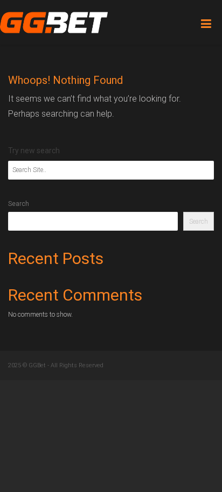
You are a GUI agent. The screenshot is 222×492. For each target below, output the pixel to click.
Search (18, 204)
